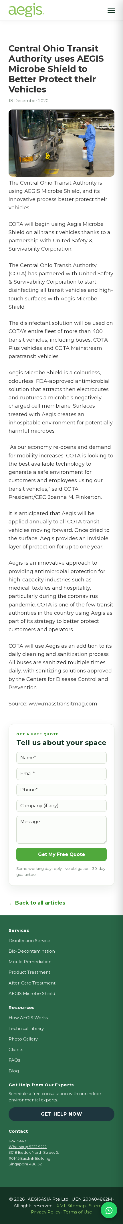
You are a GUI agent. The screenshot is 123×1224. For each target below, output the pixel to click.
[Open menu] (111, 10)
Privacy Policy (45, 1212)
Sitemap (98, 1205)
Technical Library (26, 1028)
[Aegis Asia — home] (26, 7)
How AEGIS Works (28, 1017)
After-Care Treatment (32, 983)
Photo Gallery (23, 1039)
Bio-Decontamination (32, 951)
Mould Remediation (30, 961)
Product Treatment (29, 972)
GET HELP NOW (61, 1114)
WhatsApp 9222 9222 (28, 1146)
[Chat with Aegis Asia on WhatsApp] (109, 1210)
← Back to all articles (37, 903)
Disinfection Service (29, 940)
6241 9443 (17, 1141)
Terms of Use (78, 1212)
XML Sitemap (71, 1205)
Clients (16, 1049)
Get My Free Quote (61, 854)
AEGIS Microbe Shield (32, 993)
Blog (14, 1071)
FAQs (14, 1060)
